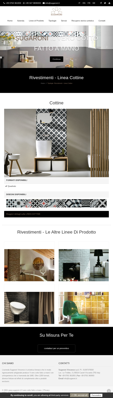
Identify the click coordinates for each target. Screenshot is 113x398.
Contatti (102, 21)
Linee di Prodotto (36, 21)
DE (94, 3)
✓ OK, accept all (79, 395)
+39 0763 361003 (13, 3)
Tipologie (52, 21)
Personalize (96, 395)
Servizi (64, 21)
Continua (56, 59)
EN (84, 3)
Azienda (20, 21)
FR (89, 3)
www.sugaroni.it (14, 390)
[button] (5, 47)
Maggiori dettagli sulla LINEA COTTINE (23, 214)
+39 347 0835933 (33, 3)
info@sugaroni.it (52, 3)
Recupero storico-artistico (83, 21)
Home (10, 21)
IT (80, 3)
